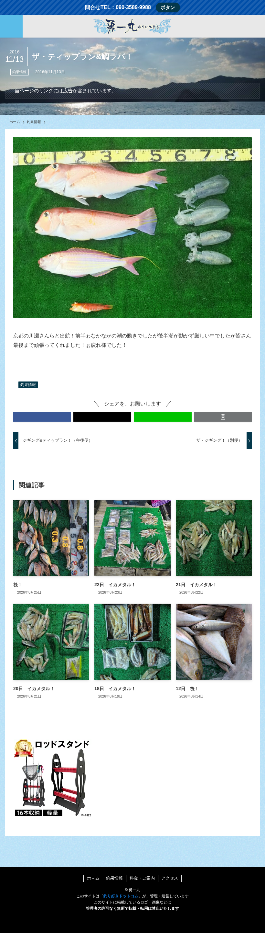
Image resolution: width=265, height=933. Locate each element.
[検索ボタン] (253, 26)
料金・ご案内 (142, 878)
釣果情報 (19, 72)
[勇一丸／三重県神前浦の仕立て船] (132, 26)
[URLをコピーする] (223, 417)
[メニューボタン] (11, 26)
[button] (42, 417)
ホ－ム (93, 878)
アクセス (169, 878)
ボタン (168, 7)
